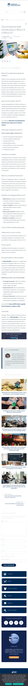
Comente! (5, 37)
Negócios (10, 603)
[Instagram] (16, 623)
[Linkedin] (11, 623)
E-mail (4, 544)
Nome (4, 539)
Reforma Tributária (12, 610)
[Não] (26, 679)
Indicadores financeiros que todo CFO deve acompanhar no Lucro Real (14, 467)
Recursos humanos (12, 588)
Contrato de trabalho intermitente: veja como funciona (14, 504)
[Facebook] (6, 623)
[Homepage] (14, 5)
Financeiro (10, 574)
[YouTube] (21, 623)
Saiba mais (13, 657)
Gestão (10, 37)
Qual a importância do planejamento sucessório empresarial (13, 496)
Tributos (10, 595)
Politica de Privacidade (18, 684)
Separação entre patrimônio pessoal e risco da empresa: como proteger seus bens (14, 393)
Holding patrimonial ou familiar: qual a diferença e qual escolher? (14, 411)
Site (3, 550)
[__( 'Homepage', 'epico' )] (13, 672)
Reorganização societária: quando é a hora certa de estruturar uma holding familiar (14, 429)
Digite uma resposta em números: (8, 556)
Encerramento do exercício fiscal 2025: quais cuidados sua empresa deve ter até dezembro (14, 486)
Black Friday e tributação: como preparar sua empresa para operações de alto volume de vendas (14, 448)
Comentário (5, 521)
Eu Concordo (8, 684)
